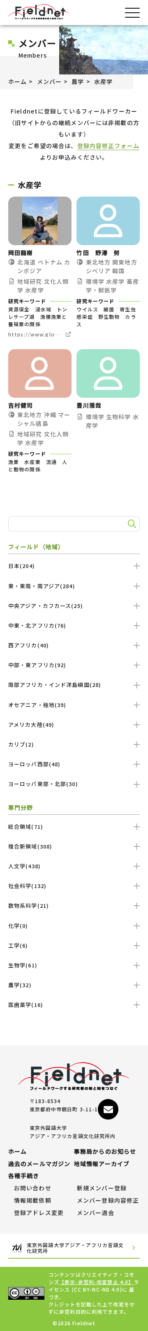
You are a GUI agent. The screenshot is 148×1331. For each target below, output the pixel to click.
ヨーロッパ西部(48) (34, 764)
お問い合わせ (32, 1188)
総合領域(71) (25, 826)
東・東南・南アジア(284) (41, 586)
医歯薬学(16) (25, 1005)
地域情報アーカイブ (102, 1164)
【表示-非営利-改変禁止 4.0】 (96, 1281)
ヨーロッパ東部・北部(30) (43, 784)
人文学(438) (24, 866)
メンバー (49, 81)
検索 (130, 524)
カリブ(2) (21, 744)
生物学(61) (22, 965)
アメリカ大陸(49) (31, 724)
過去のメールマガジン (39, 1164)
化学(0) (18, 926)
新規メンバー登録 (102, 1188)
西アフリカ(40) (28, 645)
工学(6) (18, 945)
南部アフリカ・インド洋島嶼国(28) (54, 685)
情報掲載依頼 (32, 1200)
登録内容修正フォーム (108, 145)
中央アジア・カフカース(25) (45, 606)
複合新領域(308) (30, 846)
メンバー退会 (95, 1213)
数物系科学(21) (28, 905)
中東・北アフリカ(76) (37, 625)
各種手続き (23, 1176)
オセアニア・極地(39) (37, 705)
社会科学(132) (27, 886)
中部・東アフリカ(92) (37, 665)
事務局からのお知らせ (105, 1151)
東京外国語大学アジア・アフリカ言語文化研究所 (75, 1248)
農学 (78, 81)
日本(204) (21, 566)
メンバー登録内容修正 (108, 1200)
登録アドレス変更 (39, 1213)
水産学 (103, 81)
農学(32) (20, 985)
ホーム (17, 81)
